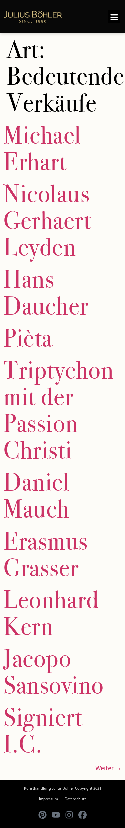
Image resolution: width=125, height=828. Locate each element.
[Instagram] (69, 814)
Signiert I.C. (42, 730)
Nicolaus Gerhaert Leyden (47, 220)
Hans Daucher (46, 292)
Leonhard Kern (51, 613)
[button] (114, 16)
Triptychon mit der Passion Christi (58, 410)
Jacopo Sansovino (53, 671)
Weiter (108, 768)
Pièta (28, 338)
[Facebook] (82, 814)
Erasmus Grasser (45, 554)
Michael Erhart (42, 148)
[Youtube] (56, 814)
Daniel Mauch (36, 495)
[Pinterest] (42, 814)
